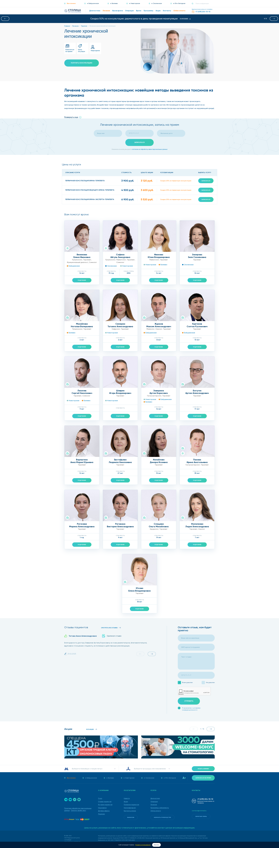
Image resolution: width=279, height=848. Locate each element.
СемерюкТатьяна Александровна (120, 325)
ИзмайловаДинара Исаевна (159, 461)
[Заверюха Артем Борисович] (158, 372)
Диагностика (155, 798)
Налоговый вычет (130, 808)
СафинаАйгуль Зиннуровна (120, 255)
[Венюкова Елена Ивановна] (81, 236)
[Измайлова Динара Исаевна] (158, 441)
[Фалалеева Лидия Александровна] (197, 505)
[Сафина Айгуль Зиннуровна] (120, 236)
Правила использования (143, 845)
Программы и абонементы (160, 808)
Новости (127, 798)
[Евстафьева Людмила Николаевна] (120, 441)
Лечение (154, 804)
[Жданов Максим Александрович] (158, 305)
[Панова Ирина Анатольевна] (197, 441)
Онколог (158, 329)
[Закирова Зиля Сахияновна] (197, 236)
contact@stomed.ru (199, 811)
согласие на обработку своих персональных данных (149, 149)
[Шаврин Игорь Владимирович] (120, 372)
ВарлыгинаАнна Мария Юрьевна (81, 461)
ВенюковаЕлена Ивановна (81, 255)
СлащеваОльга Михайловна (159, 525)
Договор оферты (104, 811)
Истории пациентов (105, 804)
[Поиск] (193, 3)
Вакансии (130, 817)
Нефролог (116, 329)
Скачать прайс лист (78, 810)
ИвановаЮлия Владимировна (159, 255)
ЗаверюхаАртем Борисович (159, 391)
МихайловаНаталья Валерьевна (82, 325)
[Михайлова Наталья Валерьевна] (81, 305)
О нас (100, 798)
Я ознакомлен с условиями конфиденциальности (191, 709)
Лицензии (101, 814)
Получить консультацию (81, 63)
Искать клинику (203, 768)
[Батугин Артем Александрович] (197, 372)
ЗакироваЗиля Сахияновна (197, 255)
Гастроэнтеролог (154, 396)
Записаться (206, 181)
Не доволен (210, 682)
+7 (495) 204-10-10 (205, 799)
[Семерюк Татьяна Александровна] (120, 305)
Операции (154, 801)
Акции (126, 801)
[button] (5, 18)
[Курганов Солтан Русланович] (197, 305)
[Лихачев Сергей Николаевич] (81, 372)
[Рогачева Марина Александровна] (81, 505)
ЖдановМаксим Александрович (158, 325)
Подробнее (82, 280)
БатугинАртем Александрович (197, 391)
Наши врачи (102, 808)
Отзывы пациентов (104, 801)
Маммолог (151, 329)
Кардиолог (154, 529)
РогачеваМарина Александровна (81, 525)
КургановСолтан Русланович (197, 325)
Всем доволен (187, 682)
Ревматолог (121, 260)
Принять (156, 845)
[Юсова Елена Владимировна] (139, 569)
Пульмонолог (77, 260)
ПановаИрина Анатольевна (197, 461)
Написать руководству (162, 817)
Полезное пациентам (131, 804)
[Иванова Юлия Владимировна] (158, 236)
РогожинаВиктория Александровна (120, 525)
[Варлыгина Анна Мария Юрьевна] (81, 441)
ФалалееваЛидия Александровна (197, 525)
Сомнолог (93, 262)
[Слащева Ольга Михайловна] (158, 505)
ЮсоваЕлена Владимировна (139, 589)
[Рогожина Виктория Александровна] (120, 505)
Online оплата (156, 811)
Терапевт (87, 260)
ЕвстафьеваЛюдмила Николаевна (120, 461)
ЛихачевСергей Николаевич (82, 391)
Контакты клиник (130, 811)
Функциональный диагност (77, 262)
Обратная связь (201, 816)
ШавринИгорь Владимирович (120, 391)
